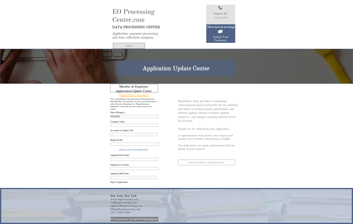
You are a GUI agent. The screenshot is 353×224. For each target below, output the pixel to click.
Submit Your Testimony (220, 38)
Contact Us (220, 13)
